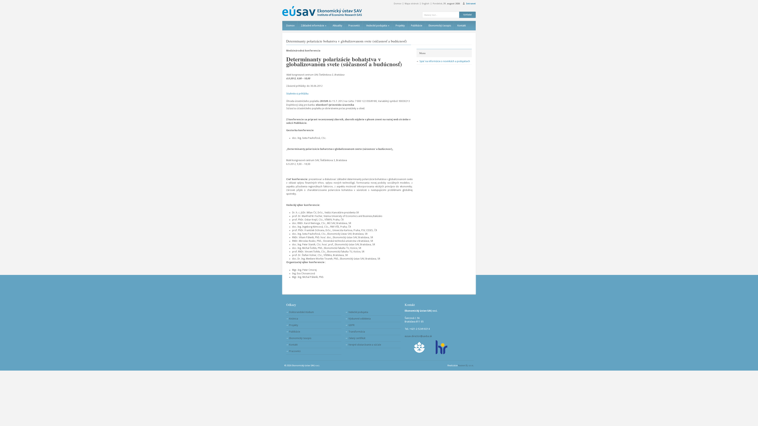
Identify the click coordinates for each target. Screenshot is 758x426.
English (425, 4)
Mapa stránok (411, 4)
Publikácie (416, 25)
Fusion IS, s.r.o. (466, 365)
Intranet (471, 3)
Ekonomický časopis (440, 25)
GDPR (351, 325)
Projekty (400, 25)
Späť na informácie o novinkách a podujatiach (444, 61)
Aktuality (337, 25)
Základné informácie (313, 25)
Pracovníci (354, 25)
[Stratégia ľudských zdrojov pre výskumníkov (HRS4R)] (441, 347)
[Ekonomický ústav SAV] (322, 11)
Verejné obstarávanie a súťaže (364, 344)
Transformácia (356, 331)
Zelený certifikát (356, 338)
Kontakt (461, 25)
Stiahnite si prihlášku (297, 93)
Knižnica (293, 318)
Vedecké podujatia (377, 25)
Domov (397, 4)
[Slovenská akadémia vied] (419, 347)
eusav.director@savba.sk (418, 336)
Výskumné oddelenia (359, 318)
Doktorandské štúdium (301, 312)
